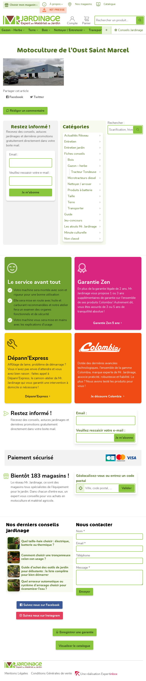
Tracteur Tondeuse (83, 171)
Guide (68, 214)
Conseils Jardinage (130, 30)
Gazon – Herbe (12, 30)
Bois (45, 30)
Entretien (70, 141)
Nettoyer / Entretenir (68, 30)
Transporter (97, 30)
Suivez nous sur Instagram (41, 615)
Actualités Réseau (76, 135)
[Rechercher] (137, 129)
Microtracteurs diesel (82, 178)
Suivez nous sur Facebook (41, 604)
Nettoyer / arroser (79, 184)
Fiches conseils (74, 153)
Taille (71, 196)
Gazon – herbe (77, 165)
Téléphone (83, 555)
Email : (13, 154)
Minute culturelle (75, 232)
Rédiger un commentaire (26, 110)
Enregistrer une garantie (76, 632)
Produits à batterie (80, 190)
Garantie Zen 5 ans (106, 323)
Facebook (16, 97)
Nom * (80, 531)
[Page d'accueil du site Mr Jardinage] (32, 20)
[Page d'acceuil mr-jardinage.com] (73, 665)
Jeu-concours (73, 220)
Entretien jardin (74, 147)
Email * (81, 543)
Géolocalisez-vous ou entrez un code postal (105, 478)
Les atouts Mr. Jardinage (80, 226)
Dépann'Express (36, 396)
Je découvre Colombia (106, 396)
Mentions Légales (16, 673)
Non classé (71, 238)
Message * (83, 567)
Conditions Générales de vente (51, 673)
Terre (32, 30)
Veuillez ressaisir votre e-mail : (29, 172)
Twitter (38, 97)
